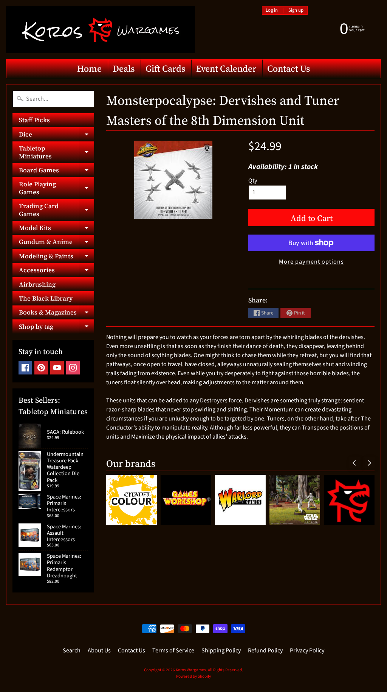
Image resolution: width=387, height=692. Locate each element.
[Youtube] (57, 367)
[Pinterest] (41, 367)
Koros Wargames (191, 670)
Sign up (295, 10)
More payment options (311, 262)
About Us (99, 650)
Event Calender (226, 68)
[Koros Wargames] (100, 29)
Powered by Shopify (193, 676)
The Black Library (46, 298)
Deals (124, 68)
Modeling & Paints (56, 257)
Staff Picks (34, 119)
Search (71, 650)
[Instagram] (73, 367)
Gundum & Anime (56, 243)
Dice (56, 135)
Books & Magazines (56, 313)
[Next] (369, 462)
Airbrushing (37, 284)
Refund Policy (265, 650)
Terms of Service (173, 650)
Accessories (56, 271)
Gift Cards (165, 68)
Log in (272, 10)
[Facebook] (25, 367)
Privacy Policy (307, 650)
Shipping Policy (221, 650)
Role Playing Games (56, 188)
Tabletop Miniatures (56, 152)
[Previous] (354, 462)
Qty (252, 180)
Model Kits (56, 229)
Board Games (56, 171)
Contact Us (288, 68)
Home (89, 68)
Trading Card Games (56, 210)
